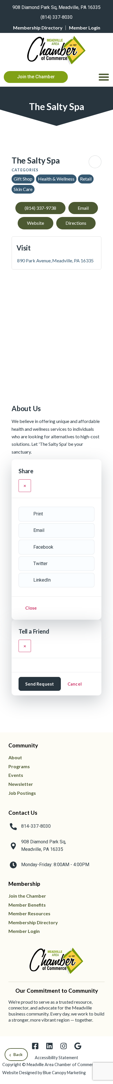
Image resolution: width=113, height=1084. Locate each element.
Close (31, 607)
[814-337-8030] (13, 826)
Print (38, 514)
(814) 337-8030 (56, 17)
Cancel (75, 683)
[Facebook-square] (35, 1046)
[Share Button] (95, 161)
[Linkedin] (49, 1046)
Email (38, 530)
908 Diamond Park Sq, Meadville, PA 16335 (56, 7)
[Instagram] (64, 1046)
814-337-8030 (36, 826)
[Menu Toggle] (103, 76)
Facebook (43, 547)
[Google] (78, 1046)
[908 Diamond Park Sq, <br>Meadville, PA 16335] (13, 845)
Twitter (40, 563)
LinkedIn (42, 580)
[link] (56, 6)
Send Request (39, 683)
